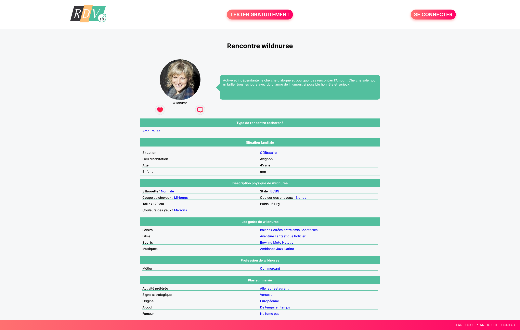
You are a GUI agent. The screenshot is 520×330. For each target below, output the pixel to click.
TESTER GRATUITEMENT (260, 14)
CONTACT (509, 325)
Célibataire (268, 153)
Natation (289, 242)
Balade (265, 230)
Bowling (266, 242)
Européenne (269, 301)
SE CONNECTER (433, 14)
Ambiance (267, 249)
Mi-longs (181, 197)
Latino (289, 249)
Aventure (267, 236)
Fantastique (284, 236)
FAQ (459, 325)
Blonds (301, 197)
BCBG (274, 191)
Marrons (180, 210)
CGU (469, 325)
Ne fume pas (270, 314)
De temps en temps (275, 307)
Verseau (266, 295)
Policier (300, 236)
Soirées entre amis (285, 230)
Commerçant (270, 268)
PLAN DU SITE (487, 325)
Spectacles (309, 230)
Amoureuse (151, 131)
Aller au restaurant (274, 288)
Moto (277, 242)
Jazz (280, 249)
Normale (167, 191)
